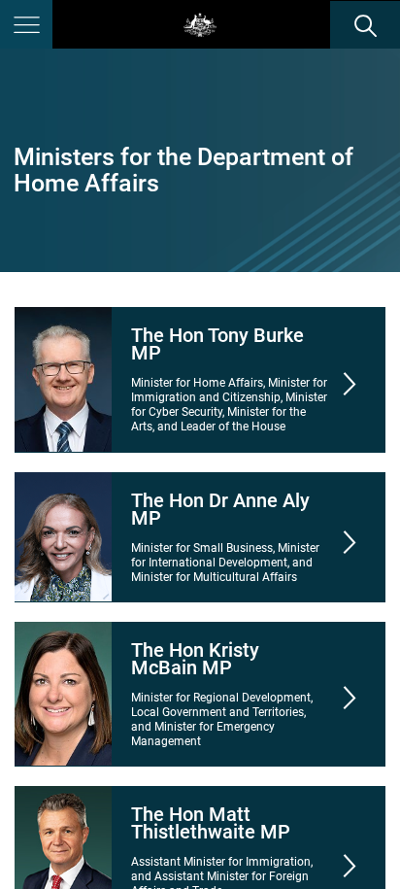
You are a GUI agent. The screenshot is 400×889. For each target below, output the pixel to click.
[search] (365, 25)
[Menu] (26, 24)
